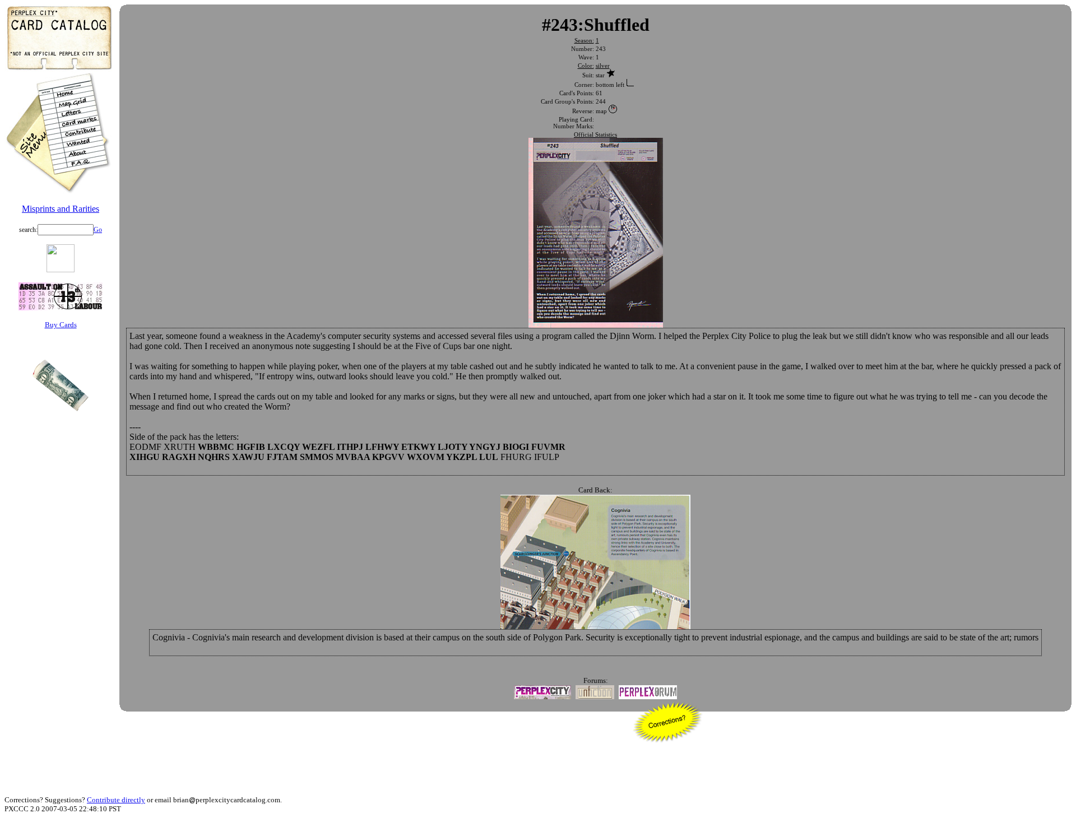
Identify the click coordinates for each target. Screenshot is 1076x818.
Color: (586, 65)
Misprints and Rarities (60, 208)
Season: (584, 40)
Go (98, 230)
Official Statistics (595, 134)
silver (603, 65)
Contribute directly (116, 800)
